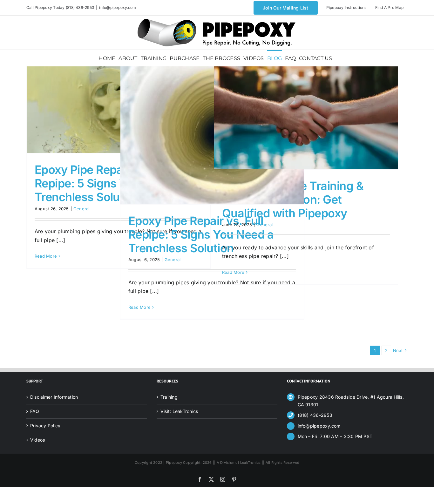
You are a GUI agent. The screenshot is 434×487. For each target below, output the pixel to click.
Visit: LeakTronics (179, 411)
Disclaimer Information (54, 397)
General (81, 208)
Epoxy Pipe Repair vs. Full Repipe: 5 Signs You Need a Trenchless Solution (107, 183)
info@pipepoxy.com (117, 7)
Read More (46, 256)
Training (169, 397)
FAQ (34, 411)
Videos (37, 440)
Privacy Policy (45, 425)
